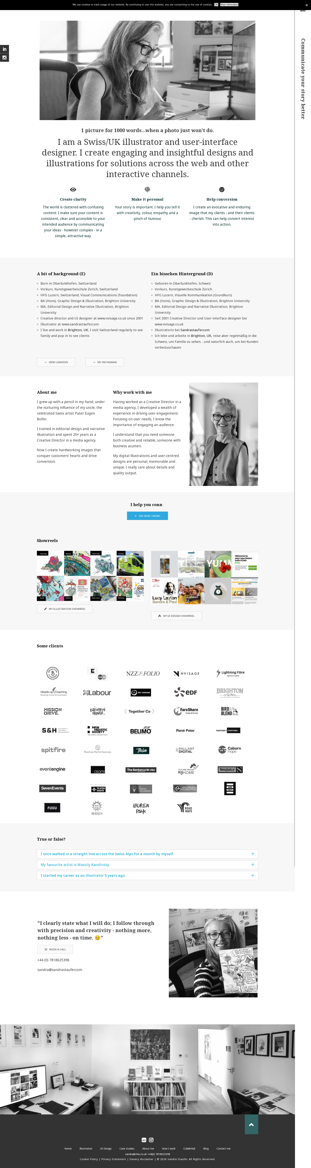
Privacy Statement (113, 1159)
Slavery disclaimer (142, 1159)
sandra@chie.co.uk (136, 1154)
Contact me (224, 1148)
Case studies (127, 1148)
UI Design (106, 1148)
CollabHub (189, 1148)
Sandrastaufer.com (195, 330)
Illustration (86, 1148)
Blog (206, 1148)
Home (68, 1148)
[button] (252, 854)
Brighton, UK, (201, 335)
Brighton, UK (77, 330)
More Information (229, 4)
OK (216, 4)
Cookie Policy (89, 1159)
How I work (168, 1148)
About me (148, 1148)
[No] (306, 5)
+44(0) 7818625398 (158, 1154)
